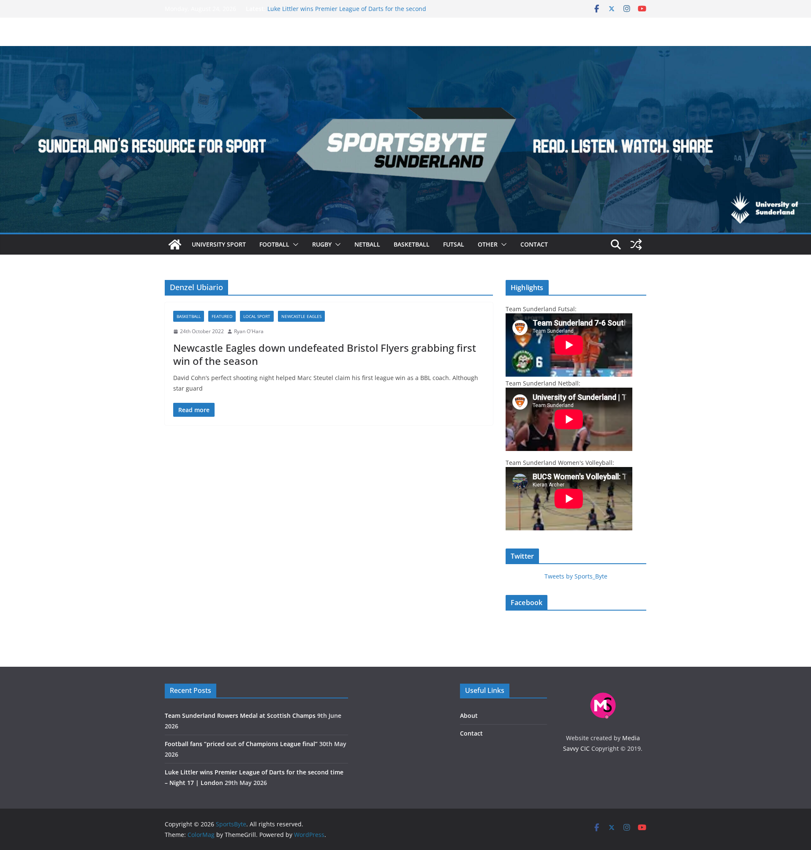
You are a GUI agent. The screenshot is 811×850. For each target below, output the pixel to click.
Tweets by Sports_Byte (575, 576)
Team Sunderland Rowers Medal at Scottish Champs (240, 716)
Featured (222, 316)
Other (488, 244)
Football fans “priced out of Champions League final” (241, 744)
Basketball (412, 244)
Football (274, 244)
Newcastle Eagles (301, 316)
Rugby (322, 244)
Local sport (256, 316)
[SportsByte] (175, 244)
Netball (367, 244)
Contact (534, 244)
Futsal (453, 244)
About (469, 716)
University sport (219, 244)
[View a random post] (636, 244)
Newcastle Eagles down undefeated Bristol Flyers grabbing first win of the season (324, 354)
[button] (294, 244)
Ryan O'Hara (249, 331)
